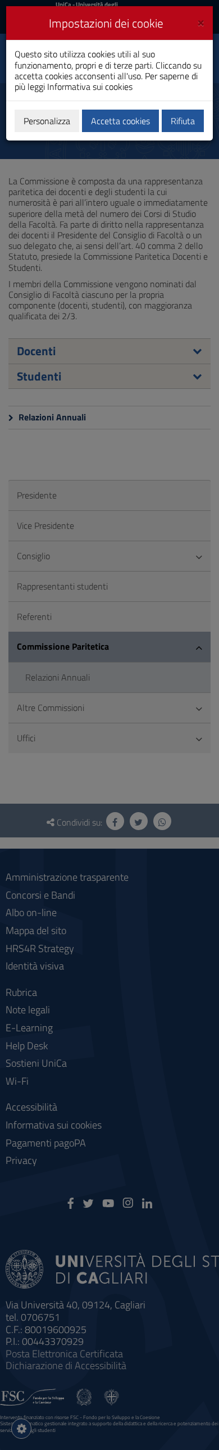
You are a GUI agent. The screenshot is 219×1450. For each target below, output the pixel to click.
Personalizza (47, 121)
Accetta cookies (120, 121)
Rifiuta (183, 121)
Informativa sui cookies (90, 86)
